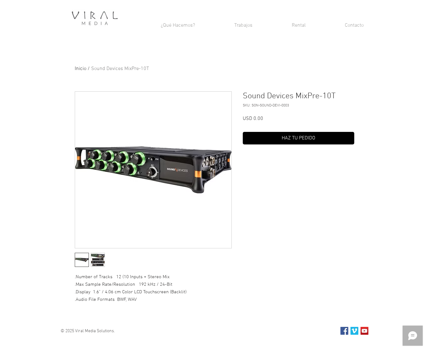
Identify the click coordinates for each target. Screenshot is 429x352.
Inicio (80, 69)
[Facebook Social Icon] (344, 331)
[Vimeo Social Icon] (354, 331)
